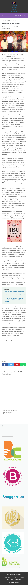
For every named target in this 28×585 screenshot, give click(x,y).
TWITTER (14, 9)
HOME (7, 574)
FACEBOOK (14, 7)
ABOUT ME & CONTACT (15, 574)
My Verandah (16, 582)
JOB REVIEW (18, 579)
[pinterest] (17, 364)
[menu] (2, 15)
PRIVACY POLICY (7, 577)
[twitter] (11, 364)
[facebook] (5, 364)
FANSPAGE (14, 11)
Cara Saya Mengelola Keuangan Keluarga (14, 291)
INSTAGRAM (14, 6)
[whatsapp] (23, 364)
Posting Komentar (6, 28)
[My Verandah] (14, 3)
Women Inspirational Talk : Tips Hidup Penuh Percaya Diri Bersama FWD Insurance (14, 300)
